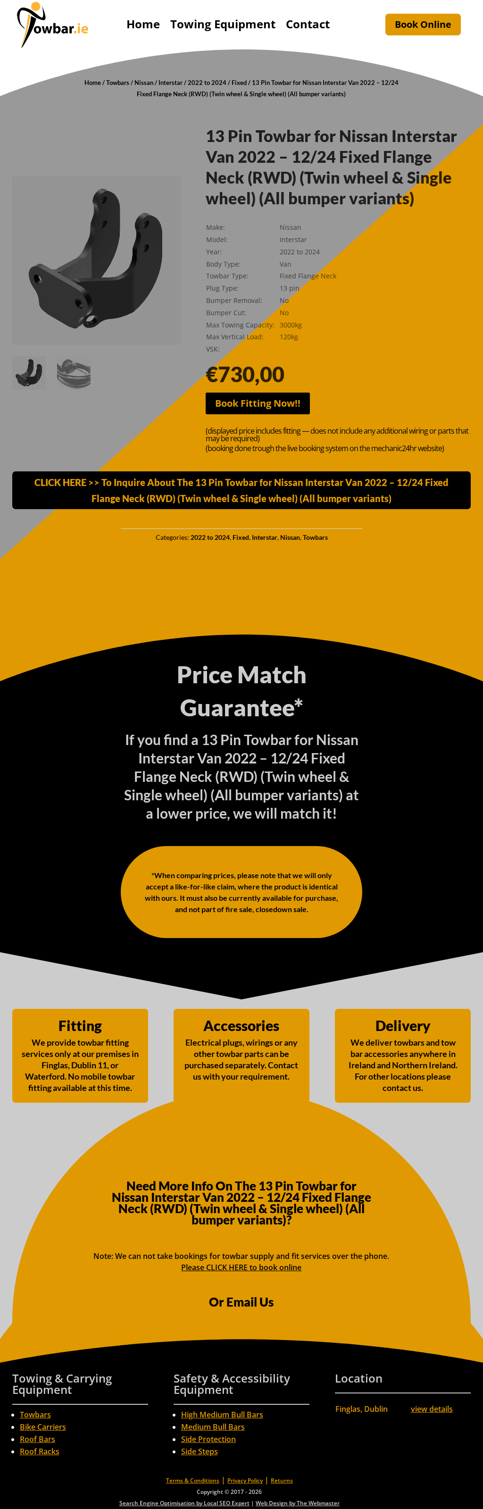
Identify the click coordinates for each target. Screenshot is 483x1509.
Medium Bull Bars (213, 1427)
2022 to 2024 (207, 82)
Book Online (423, 24)
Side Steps (199, 1451)
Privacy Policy (245, 1480)
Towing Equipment (222, 24)
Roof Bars (37, 1439)
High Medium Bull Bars (222, 1414)
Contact (308, 24)
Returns (282, 1480)
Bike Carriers (43, 1427)
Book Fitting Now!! (257, 403)
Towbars (117, 82)
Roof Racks (39, 1451)
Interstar (170, 82)
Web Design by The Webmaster (298, 1503)
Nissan (143, 82)
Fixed (239, 82)
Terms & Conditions (192, 1480)
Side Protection (208, 1439)
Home (143, 24)
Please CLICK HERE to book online (241, 1267)
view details (432, 1409)
